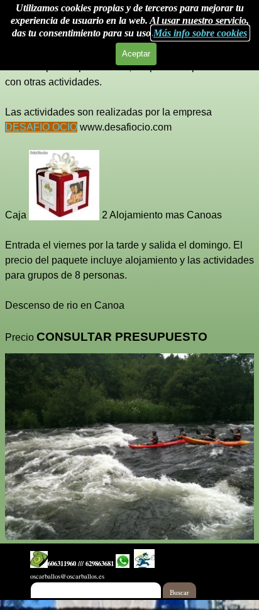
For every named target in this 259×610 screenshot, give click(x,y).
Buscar (179, 592)
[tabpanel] (129, 195)
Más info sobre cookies (200, 33)
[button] (39, 560)
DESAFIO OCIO (41, 127)
